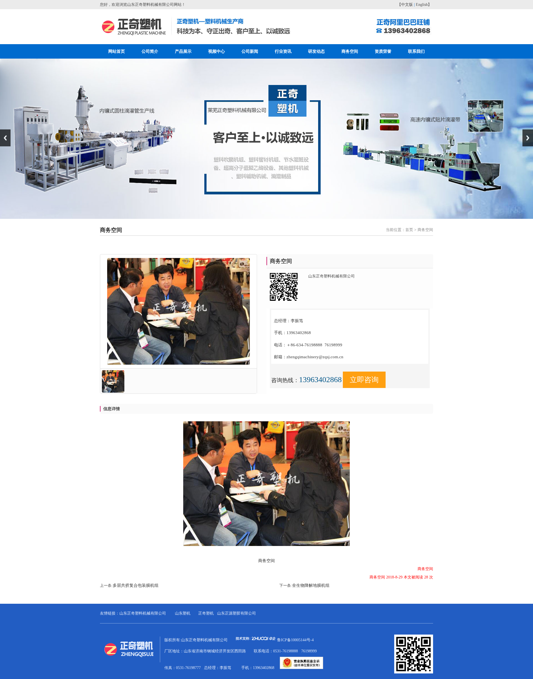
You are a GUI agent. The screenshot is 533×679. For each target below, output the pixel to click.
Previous (5, 137)
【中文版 (405, 4)
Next (527, 137)
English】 (424, 4)
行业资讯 (283, 51)
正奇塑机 (206, 613)
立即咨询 (364, 380)
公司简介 (150, 51)
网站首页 (116, 51)
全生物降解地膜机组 (311, 585)
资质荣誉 (383, 51)
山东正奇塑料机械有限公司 (142, 613)
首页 (409, 230)
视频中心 (216, 51)
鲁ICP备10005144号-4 (295, 640)
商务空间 (349, 51)
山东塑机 (182, 613)
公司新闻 (250, 51)
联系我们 (416, 51)
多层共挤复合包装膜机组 (136, 585)
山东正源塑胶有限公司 (236, 613)
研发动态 (316, 51)
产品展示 (183, 51)
